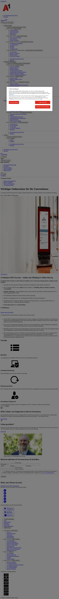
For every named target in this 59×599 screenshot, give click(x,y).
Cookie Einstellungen (14, 102)
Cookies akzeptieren (43, 102)
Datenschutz (11, 94)
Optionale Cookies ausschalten (42, 106)
